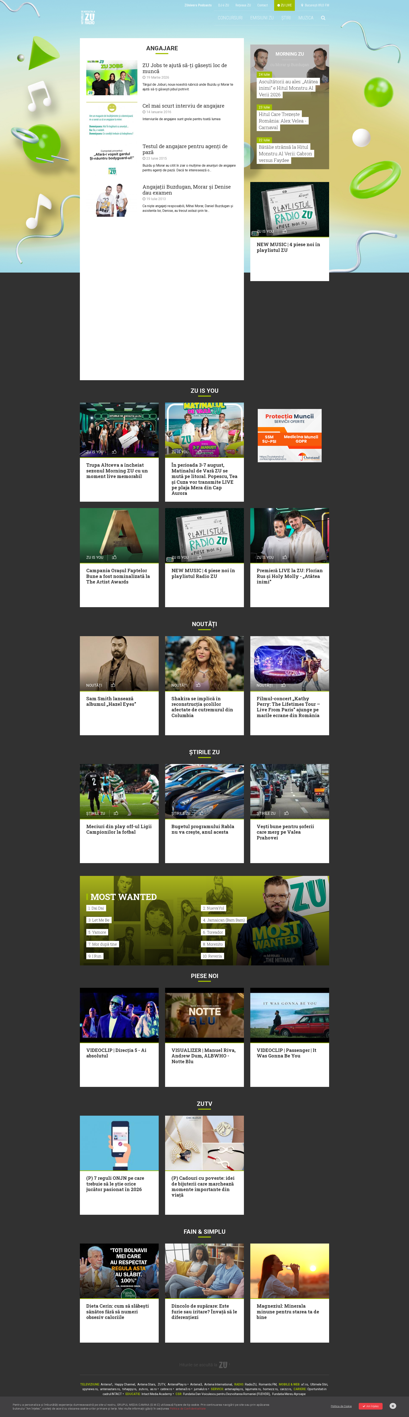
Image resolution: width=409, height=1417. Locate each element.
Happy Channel (125, 1384)
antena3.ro (183, 1389)
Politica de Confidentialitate (188, 1408)
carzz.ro (285, 1389)
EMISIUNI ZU (262, 17)
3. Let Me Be (98, 920)
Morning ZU (290, 54)
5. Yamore (97, 932)
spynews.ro (90, 1389)
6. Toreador (213, 932)
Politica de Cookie (341, 1406)
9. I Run (94, 956)
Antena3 (196, 1384)
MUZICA (305, 17)
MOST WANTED (124, 896)
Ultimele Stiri (318, 1384)
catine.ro (166, 1389)
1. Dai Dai (96, 908)
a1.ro (304, 1384)
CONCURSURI (230, 17)
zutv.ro (143, 1389)
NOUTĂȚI (204, 624)
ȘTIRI (286, 17)
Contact (262, 5)
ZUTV (161, 1384)
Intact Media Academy (157, 1394)
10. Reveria (212, 956)
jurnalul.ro (200, 1389)
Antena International (218, 1384)
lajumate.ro (253, 1389)
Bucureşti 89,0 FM (316, 5)
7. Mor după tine (102, 944)
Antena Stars (146, 1384)
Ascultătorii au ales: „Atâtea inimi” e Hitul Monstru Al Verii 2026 (288, 88)
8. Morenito (213, 944)
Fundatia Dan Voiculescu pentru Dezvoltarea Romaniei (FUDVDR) (226, 1394)
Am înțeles (372, 1406)
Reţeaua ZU (243, 5)
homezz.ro (270, 1389)
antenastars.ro (110, 1389)
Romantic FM (268, 1384)
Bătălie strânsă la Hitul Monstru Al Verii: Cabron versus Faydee (285, 153)
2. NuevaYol (213, 908)
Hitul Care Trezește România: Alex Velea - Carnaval (283, 120)
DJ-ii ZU (223, 5)
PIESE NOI (204, 975)
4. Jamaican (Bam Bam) (224, 920)
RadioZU (250, 1384)
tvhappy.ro (129, 1389)
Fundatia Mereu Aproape (289, 1394)
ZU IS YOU (205, 390)
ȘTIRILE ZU (204, 752)
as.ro (153, 1389)
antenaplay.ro (234, 1389)
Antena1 (106, 1384)
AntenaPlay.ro (177, 1384)
